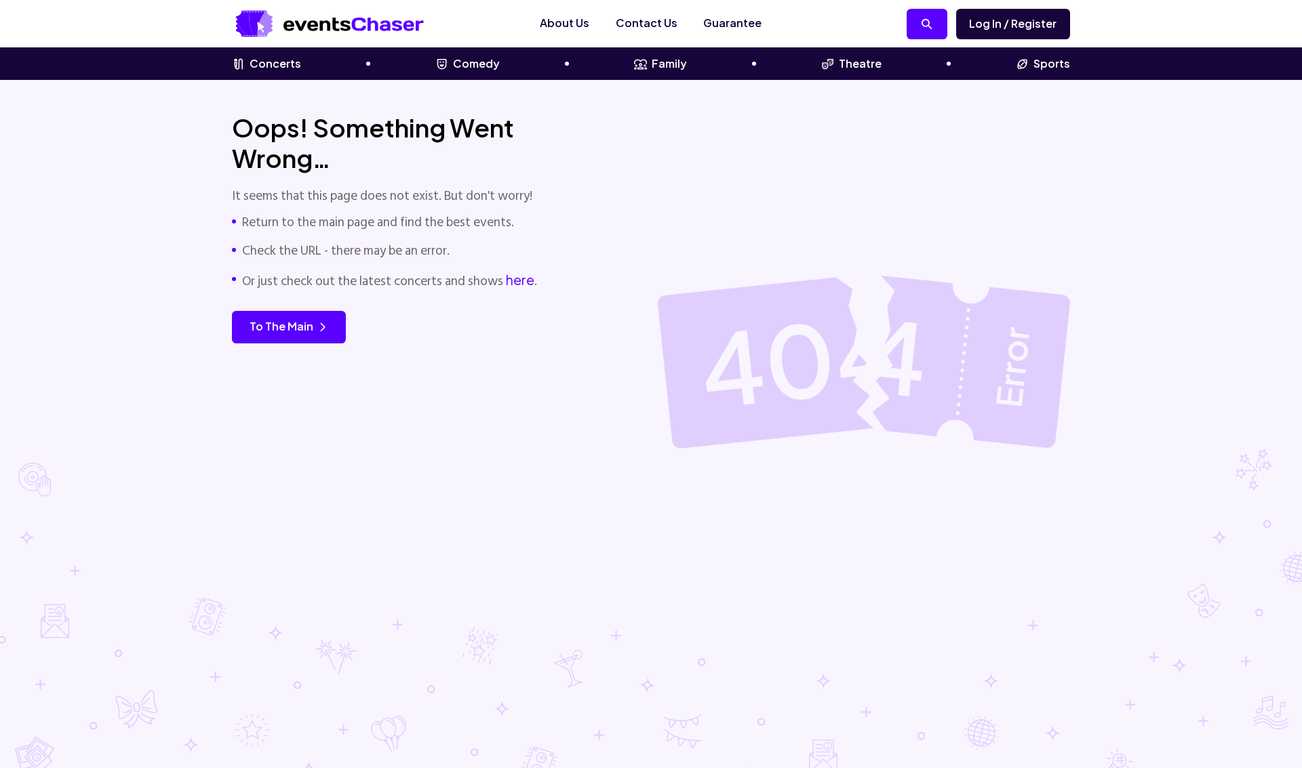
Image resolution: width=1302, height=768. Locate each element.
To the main (281, 326)
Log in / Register (1013, 23)
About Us (564, 23)
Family (669, 63)
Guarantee (732, 23)
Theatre (860, 63)
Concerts (275, 63)
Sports (1051, 63)
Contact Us (646, 23)
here (520, 280)
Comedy (476, 63)
